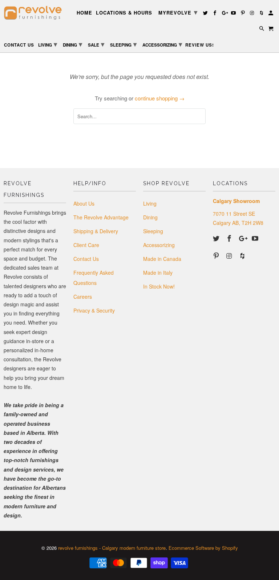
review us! (199, 45)
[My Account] (271, 14)
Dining (150, 217)
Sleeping (153, 231)
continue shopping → (160, 98)
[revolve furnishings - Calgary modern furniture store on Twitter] (217, 238)
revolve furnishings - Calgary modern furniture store (112, 547)
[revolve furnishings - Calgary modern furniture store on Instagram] (230, 255)
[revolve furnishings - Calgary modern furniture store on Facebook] (230, 238)
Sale (96, 44)
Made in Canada (162, 258)
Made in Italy (158, 272)
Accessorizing (159, 245)
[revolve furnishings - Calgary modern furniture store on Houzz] (243, 255)
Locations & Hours (124, 13)
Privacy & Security (94, 310)
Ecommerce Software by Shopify (203, 547)
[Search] (262, 29)
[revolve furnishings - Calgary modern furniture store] (35, 12)
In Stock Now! (159, 286)
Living (150, 203)
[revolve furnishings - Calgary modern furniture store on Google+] (243, 238)
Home (84, 13)
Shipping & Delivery (95, 231)
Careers (82, 296)
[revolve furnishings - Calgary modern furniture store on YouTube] (256, 238)
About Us (83, 203)
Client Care (86, 245)
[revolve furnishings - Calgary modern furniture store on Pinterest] (217, 255)
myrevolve (178, 12)
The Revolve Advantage (101, 217)
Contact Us (86, 258)
